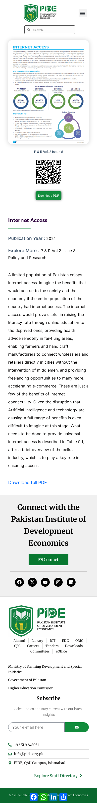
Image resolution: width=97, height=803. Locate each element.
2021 (50, 238)
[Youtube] (45, 582)
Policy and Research (27, 257)
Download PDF (48, 195)
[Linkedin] (71, 582)
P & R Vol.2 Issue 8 (58, 250)
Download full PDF (27, 482)
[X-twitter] (32, 582)
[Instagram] (58, 582)
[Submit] (77, 727)
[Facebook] (19, 582)
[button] (83, 13)
